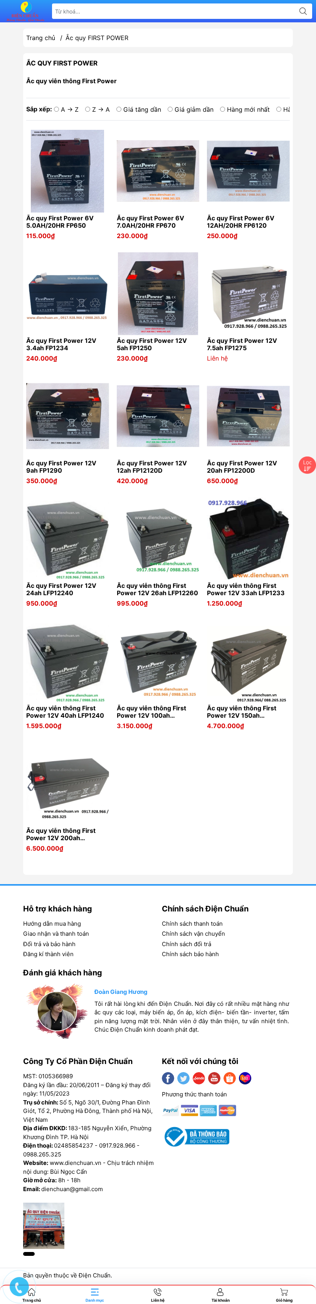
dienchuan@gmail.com (72, 1189)
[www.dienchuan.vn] (25, 11)
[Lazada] (245, 1078)
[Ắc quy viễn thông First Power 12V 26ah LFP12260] (158, 538)
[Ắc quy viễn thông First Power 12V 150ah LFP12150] (248, 661)
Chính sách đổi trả (186, 944)
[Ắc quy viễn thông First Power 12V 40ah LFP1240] (67, 661)
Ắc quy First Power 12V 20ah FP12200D (242, 467)
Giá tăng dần (142, 109)
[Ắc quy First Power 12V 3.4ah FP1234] (67, 293)
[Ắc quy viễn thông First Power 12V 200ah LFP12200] (67, 784)
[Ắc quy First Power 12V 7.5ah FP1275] (248, 293)
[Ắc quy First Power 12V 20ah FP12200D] (248, 416)
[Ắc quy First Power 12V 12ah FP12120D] (158, 416)
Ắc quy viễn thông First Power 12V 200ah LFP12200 (61, 834)
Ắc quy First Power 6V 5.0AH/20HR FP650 (60, 222)
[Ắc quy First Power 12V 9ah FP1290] (67, 416)
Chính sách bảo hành (190, 954)
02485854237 (73, 1145)
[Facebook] (168, 1078)
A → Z (70, 109)
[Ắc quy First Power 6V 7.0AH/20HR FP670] (158, 171)
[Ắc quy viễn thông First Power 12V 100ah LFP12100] (158, 661)
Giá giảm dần (194, 109)
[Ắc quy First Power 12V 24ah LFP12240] (67, 538)
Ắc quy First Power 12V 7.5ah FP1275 (242, 344)
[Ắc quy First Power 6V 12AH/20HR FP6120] (248, 171)
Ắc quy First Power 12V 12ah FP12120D (152, 467)
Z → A (101, 109)
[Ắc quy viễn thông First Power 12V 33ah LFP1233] (248, 538)
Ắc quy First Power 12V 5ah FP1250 (152, 344)
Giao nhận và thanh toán (56, 933)
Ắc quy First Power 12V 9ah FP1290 (61, 467)
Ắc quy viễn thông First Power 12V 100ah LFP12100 (151, 712)
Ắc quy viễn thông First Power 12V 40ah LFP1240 (65, 712)
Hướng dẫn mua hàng (52, 923)
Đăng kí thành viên (48, 954)
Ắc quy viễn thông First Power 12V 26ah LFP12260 (157, 589)
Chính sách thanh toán (192, 923)
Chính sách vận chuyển (193, 933)
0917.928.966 (117, 1145)
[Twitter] (183, 1078)
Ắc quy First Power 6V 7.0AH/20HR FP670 (150, 222)
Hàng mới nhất (248, 109)
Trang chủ (40, 38)
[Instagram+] (199, 1078)
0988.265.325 (42, 1154)
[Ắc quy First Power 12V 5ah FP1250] (158, 293)
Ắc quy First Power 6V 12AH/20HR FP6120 (240, 222)
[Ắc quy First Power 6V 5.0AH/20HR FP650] (67, 171)
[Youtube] (214, 1078)
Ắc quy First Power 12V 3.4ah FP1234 (61, 344)
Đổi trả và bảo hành (49, 944)
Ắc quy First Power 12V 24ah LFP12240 (61, 589)
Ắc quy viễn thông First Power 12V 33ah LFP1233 (246, 589)
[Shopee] (230, 1078)
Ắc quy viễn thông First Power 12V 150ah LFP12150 (241, 712)
